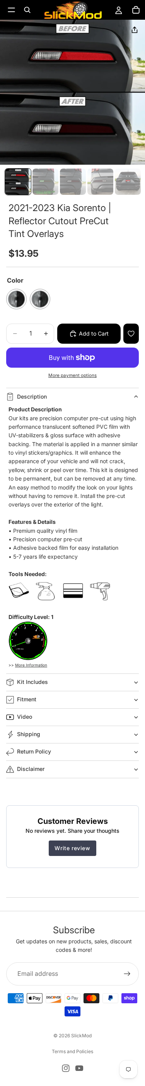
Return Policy (34, 751)
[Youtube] (79, 1068)
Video (24, 716)
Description (32, 396)
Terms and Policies (72, 1051)
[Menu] (11, 10)
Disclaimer (30, 768)
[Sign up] (127, 973)
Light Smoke (40, 299)
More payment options (72, 375)
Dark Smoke (16, 299)
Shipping (28, 734)
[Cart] (135, 10)
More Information (31, 665)
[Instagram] (65, 1068)
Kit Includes (32, 682)
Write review (72, 848)
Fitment (26, 699)
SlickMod (81, 1035)
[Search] (27, 10)
